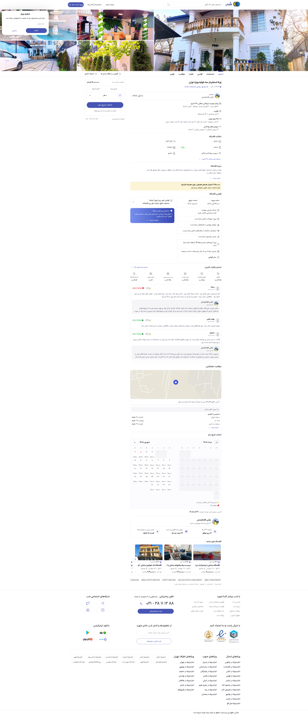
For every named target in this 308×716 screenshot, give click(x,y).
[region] (175, 384)
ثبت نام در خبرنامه (154, 641)
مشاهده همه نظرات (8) (141, 267)
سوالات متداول (235, 611)
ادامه (36, 30)
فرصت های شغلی (197, 611)
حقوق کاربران (235, 615)
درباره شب (236, 606)
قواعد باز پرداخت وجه (216, 606)
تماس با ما (236, 602)
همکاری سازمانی (197, 606)
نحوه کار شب (198, 602)
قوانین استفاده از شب (216, 602)
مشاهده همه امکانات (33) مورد (211, 159)
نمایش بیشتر (216, 178)
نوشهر (202, 584)
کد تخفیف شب (218, 611)
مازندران (210, 584)
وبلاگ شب (220, 615)
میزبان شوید (110, 4)
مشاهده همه (215, 428)
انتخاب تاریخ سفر (105, 105)
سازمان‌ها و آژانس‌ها (95, 4)
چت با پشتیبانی (156, 611)
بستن (14, 30)
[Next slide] (135, 559)
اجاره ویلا (218, 584)
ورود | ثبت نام (77, 4)
